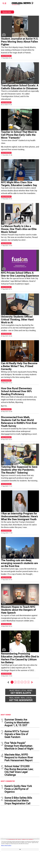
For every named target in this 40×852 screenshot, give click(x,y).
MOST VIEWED (6, 715)
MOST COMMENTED (8, 781)
